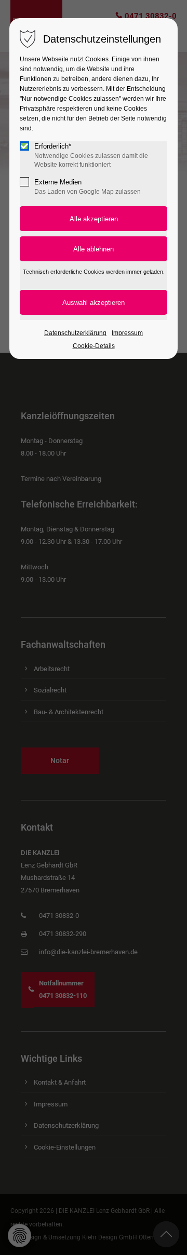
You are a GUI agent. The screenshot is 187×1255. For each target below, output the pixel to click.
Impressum (127, 333)
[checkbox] (24, 146)
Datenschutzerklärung (75, 333)
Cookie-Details (94, 346)
